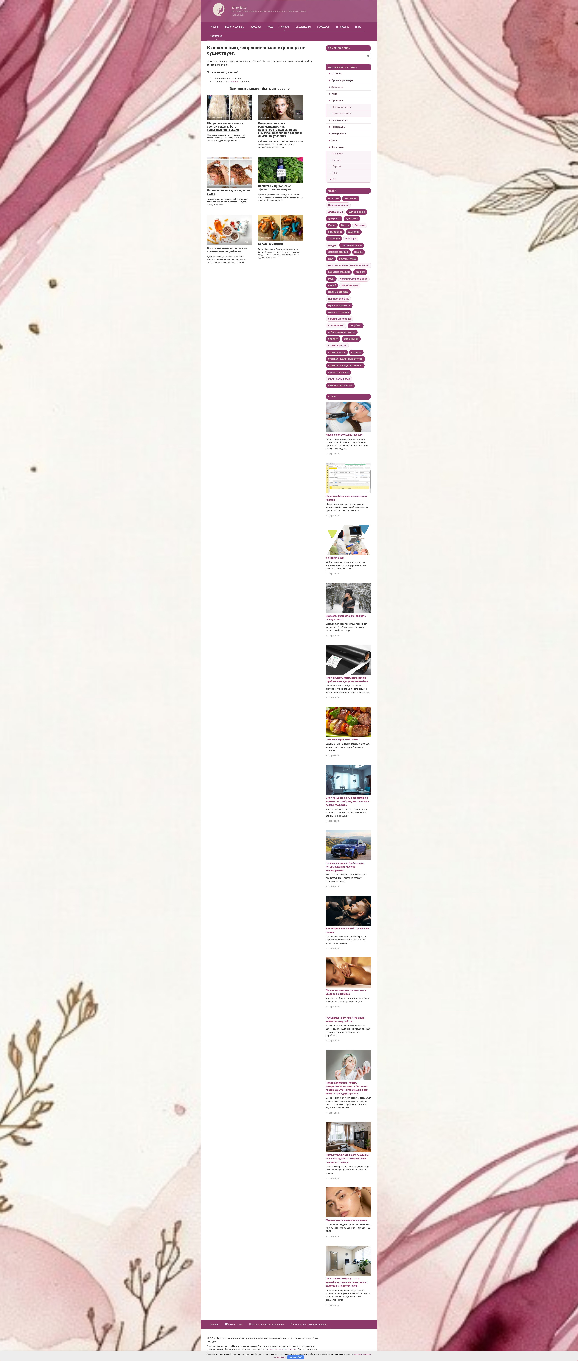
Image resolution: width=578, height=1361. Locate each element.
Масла (345, 225)
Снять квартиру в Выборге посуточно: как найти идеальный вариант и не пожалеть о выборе (347, 1159)
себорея (333, 339)
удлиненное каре (338, 372)
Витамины (350, 198)
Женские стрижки (342, 107)
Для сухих (352, 218)
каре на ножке (347, 258)
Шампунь (353, 232)
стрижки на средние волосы (345, 365)
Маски (332, 225)
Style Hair (239, 7)
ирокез (358, 252)
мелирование (350, 285)
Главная (214, 26)
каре (331, 258)
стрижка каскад (337, 345)
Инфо (358, 26)
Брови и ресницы (234, 26)
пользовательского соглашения (281, 1349)
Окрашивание (303, 26)
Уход (270, 26)
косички (360, 272)
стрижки (356, 352)
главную (233, 81)
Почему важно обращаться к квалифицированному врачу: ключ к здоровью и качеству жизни (347, 1282)
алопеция (334, 238)
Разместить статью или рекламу (309, 1324)
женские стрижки (338, 252)
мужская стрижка (338, 298)
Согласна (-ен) (295, 1357)
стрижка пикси (337, 352)
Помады (337, 160)
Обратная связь (234, 1324)
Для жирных (335, 212)
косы (331, 278)
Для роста (334, 218)
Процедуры (323, 26)
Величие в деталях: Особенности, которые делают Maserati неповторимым (345, 867)
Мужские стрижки (342, 113)
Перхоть (359, 225)
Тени (335, 172)
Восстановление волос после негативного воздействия (227, 250)
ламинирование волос (353, 278)
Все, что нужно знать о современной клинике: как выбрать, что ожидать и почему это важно (347, 801)
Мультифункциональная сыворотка (346, 1220)
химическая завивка (340, 385)
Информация (332, 454)
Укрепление (335, 232)
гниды (332, 245)
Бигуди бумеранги (270, 244)
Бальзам (333, 198)
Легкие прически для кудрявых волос (228, 192)
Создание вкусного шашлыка (343, 739)
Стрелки (337, 166)
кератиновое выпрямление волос (348, 265)
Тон (334, 179)
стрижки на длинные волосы (345, 359)
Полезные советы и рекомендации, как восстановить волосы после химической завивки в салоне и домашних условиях (280, 130)
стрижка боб (351, 339)
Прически (284, 26)
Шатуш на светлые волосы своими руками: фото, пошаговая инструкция (225, 126)
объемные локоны (339, 318)
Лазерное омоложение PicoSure (344, 434)
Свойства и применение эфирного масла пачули (274, 187)
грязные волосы (352, 245)
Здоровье (255, 26)
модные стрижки (338, 292)
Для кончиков (357, 212)
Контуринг (338, 153)
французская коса (339, 379)
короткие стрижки (339, 272)
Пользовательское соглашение (266, 1324)
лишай (332, 285)
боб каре (350, 238)
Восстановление (338, 205)
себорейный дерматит (341, 332)
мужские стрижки (338, 312)
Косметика (216, 35)
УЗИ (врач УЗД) (335, 557)
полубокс (355, 325)
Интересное (342, 26)
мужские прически (339, 305)
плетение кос (336, 325)
